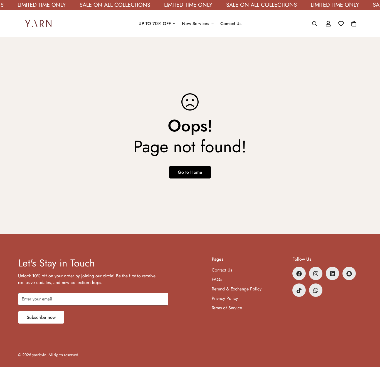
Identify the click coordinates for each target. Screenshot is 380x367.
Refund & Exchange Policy (236, 289)
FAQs (217, 280)
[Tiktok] (299, 290)
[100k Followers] (315, 273)
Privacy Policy (225, 298)
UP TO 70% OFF (155, 23)
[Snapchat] (349, 273)
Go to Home (190, 172)
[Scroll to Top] (369, 336)
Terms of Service (227, 308)
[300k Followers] (299, 273)
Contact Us (230, 23)
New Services (195, 23)
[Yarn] (38, 23)
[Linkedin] (332, 273)
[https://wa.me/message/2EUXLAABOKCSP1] (315, 290)
